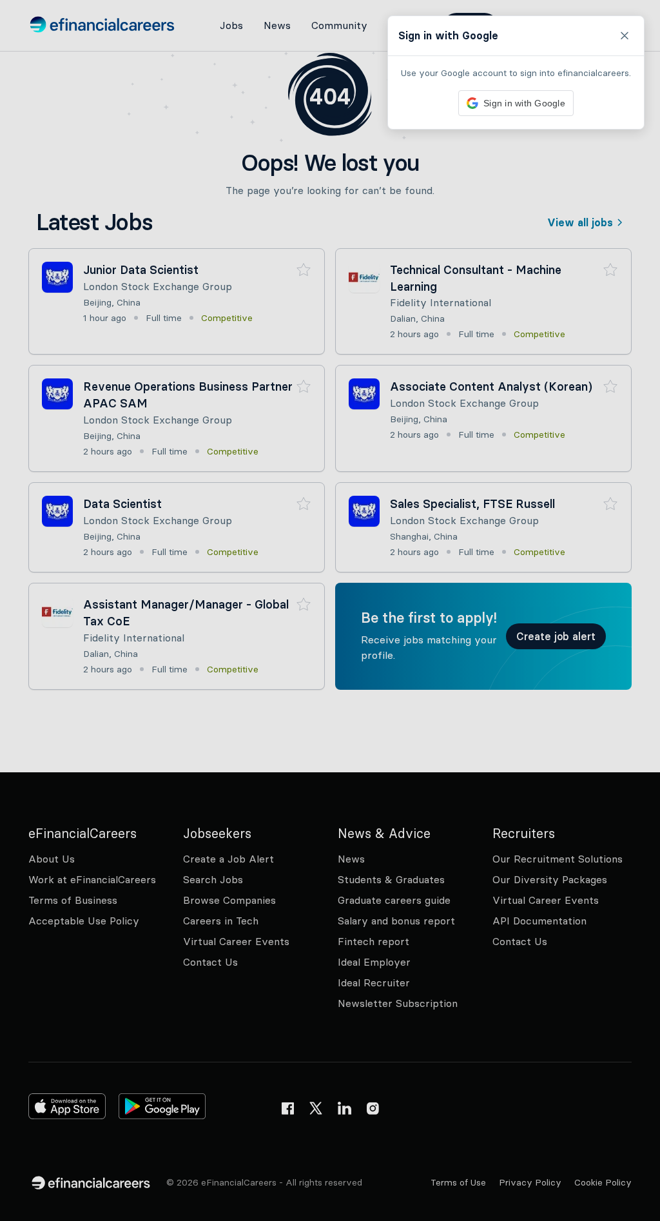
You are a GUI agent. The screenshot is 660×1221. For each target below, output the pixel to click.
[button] (330, 610)
